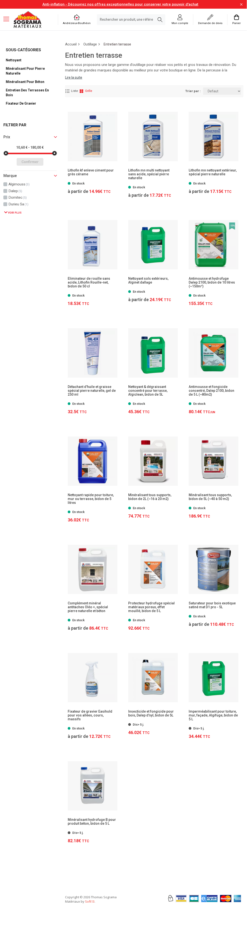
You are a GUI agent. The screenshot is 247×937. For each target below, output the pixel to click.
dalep (15, 191)
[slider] (6, 153)
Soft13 (89, 901)
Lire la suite (73, 77)
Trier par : (193, 91)
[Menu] (8, 19)
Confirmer (30, 162)
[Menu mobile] (8, 18)
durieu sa (18, 204)
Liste (74, 91)
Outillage (90, 44)
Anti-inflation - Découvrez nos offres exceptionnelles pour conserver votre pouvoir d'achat (120, 4)
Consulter (93, 181)
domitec (17, 197)
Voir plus (14, 212)
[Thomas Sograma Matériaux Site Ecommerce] (27, 19)
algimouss (19, 184)
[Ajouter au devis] (112, 293)
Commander (90, 293)
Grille (88, 91)
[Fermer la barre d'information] (241, 4)
